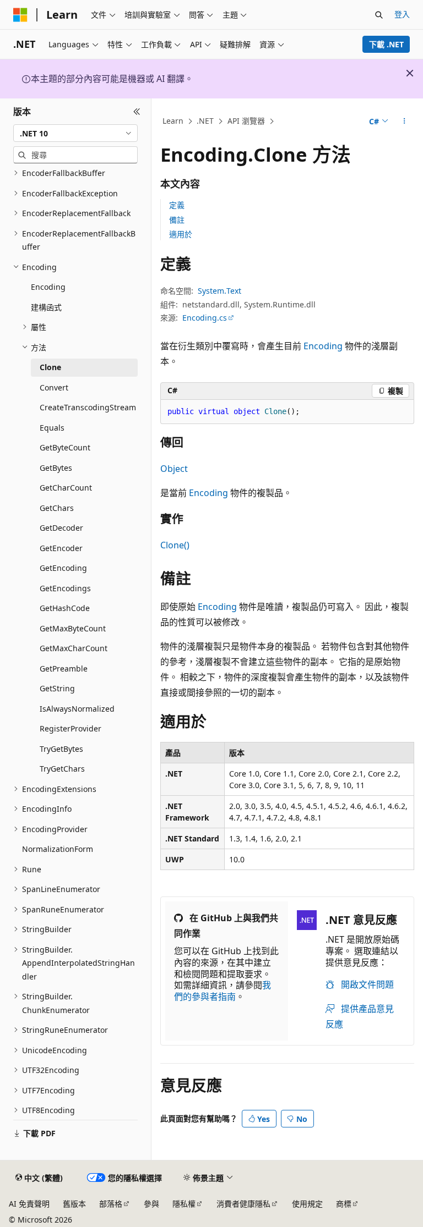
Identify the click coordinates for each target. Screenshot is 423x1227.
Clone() (174, 545)
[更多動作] (404, 121)
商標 (343, 1203)
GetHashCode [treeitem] (65, 608)
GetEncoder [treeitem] (61, 548)
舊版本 (74, 1203)
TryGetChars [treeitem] (62, 768)
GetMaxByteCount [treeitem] (73, 628)
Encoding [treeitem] (48, 287)
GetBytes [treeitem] (56, 468)
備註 (177, 219)
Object (174, 469)
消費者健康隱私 (243, 1203)
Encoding (323, 346)
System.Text (219, 290)
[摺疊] (137, 111)
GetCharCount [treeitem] (66, 487)
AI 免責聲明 (29, 1203)
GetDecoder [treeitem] (61, 527)
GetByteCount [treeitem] (65, 447)
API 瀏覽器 (246, 120)
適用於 (180, 234)
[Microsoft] (20, 15)
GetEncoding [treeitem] (63, 568)
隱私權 (184, 1203)
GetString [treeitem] (57, 688)
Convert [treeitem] (54, 387)
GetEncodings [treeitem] (65, 588)
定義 (177, 205)
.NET (205, 120)
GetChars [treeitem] (57, 508)
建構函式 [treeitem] (46, 307)
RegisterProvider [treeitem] (70, 728)
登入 (402, 14)
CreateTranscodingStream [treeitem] (88, 407)
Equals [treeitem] (52, 427)
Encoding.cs (204, 317)
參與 (151, 1203)
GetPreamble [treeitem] (64, 668)
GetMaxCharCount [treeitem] (73, 648)
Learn (172, 120)
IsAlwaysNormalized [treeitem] (77, 708)
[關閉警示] (410, 73)
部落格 (110, 1203)
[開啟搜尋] (379, 15)
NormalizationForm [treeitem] (57, 849)
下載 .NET (386, 44)
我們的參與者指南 (222, 991)
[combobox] (75, 133)
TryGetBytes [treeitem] (61, 749)
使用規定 (307, 1203)
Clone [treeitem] (50, 367)
